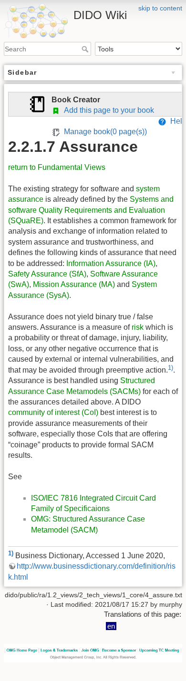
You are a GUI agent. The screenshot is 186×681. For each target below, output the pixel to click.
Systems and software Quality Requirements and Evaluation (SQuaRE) (91, 210)
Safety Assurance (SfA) (47, 274)
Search (86, 49)
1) (170, 367)
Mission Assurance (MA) (74, 284)
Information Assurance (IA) (110, 263)
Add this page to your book (107, 110)
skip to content (160, 8)
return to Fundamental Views (56, 167)
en (111, 626)
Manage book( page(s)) (103, 132)
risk (138, 327)
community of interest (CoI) (53, 412)
